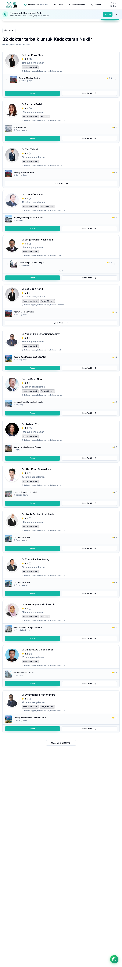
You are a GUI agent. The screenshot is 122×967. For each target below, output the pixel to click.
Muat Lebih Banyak (61, 743)
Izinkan (108, 14)
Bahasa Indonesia (77, 5)
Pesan (32, 93)
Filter (11, 30)
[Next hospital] (115, 79)
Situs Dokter (113, 4)
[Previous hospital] (7, 79)
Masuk (98, 5)
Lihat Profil (87, 93)
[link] (61, 79)
